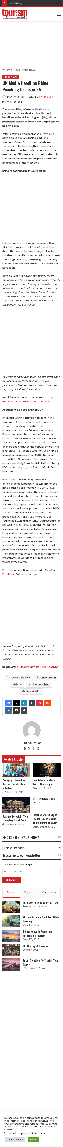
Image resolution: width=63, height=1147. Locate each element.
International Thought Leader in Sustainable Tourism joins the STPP (45, 819)
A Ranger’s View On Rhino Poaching (37, 667)
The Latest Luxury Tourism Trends (41, 903)
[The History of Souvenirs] (11, 950)
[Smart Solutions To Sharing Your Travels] (11, 964)
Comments (49, 892)
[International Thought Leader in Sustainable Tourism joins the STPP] (47, 804)
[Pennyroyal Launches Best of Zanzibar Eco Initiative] (16, 770)
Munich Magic (16, 3)
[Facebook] (8, 703)
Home (8, 69)
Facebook (8, 574)
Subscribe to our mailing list (17, 864)
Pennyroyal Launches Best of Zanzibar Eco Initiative (13, 784)
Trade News (28, 69)
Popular (28, 892)
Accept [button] (33, 1139)
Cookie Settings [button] (15, 1139)
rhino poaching (39, 684)
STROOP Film (32, 691)
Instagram (34, 574)
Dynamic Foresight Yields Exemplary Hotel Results (16, 818)
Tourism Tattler (15, 96)
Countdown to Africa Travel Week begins (44, 782)
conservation (47, 677)
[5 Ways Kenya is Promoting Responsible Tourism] (11, 936)
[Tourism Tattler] (14, 14)
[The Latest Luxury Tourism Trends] (11, 907)
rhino (18, 684)
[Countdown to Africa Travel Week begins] (47, 770)
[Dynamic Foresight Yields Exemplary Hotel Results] (16, 805)
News (17, 69)
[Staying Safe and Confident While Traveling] (11, 921)
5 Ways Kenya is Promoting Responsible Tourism (37, 934)
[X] (16, 703)
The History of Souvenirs (36, 946)
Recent (11, 892)
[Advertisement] (31, 45)
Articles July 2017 (19, 677)
